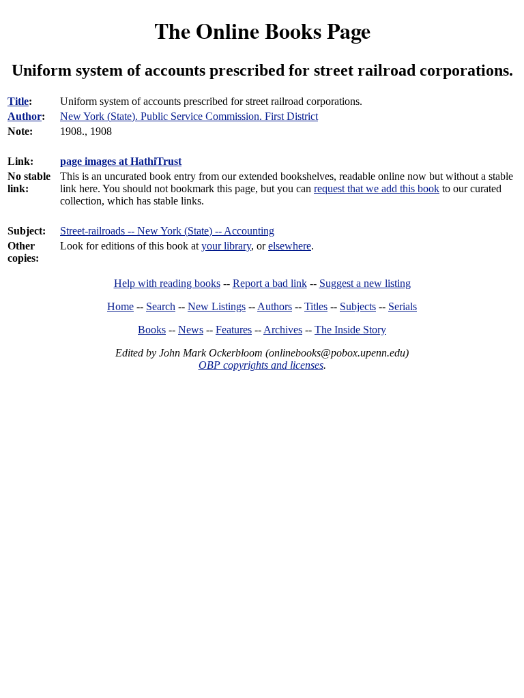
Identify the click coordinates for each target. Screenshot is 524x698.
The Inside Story (350, 329)
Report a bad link (270, 283)
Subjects (358, 306)
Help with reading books (167, 283)
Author (25, 116)
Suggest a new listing (365, 283)
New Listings (217, 306)
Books (152, 329)
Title (18, 101)
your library (226, 246)
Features (234, 329)
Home (120, 306)
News (190, 329)
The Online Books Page (262, 30)
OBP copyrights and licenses (261, 365)
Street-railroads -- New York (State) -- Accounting (167, 231)
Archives (282, 329)
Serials (402, 306)
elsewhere (289, 246)
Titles (316, 306)
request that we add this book (376, 188)
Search (160, 306)
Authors (274, 306)
